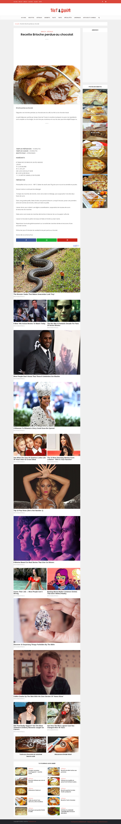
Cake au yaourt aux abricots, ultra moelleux (35, 801)
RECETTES (31, 17)
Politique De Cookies (92, 822)
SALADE (36, 1)
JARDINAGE (77, 17)
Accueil (17, 24)
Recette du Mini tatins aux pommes (69, 771)
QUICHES (30, 1)
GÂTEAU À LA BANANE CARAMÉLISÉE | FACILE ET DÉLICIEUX (68, 811)
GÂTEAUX (39, 17)
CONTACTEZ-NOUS (102, 822)
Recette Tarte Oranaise (68, 800)
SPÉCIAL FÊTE (68, 17)
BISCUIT (20, 1)
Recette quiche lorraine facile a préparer (68, 791)
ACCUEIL (16, 1)
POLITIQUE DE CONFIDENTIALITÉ (78, 822)
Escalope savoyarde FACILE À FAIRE (36, 810)
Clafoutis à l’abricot (34, 790)
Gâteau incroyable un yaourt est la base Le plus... (69, 781)
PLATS (54, 17)
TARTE (40, 1)
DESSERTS (47, 17)
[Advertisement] (47, 51)
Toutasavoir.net (32, 821)
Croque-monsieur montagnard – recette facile (35, 772)
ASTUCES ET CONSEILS (89, 17)
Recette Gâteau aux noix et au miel (36, 781)
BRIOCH (25, 1)
